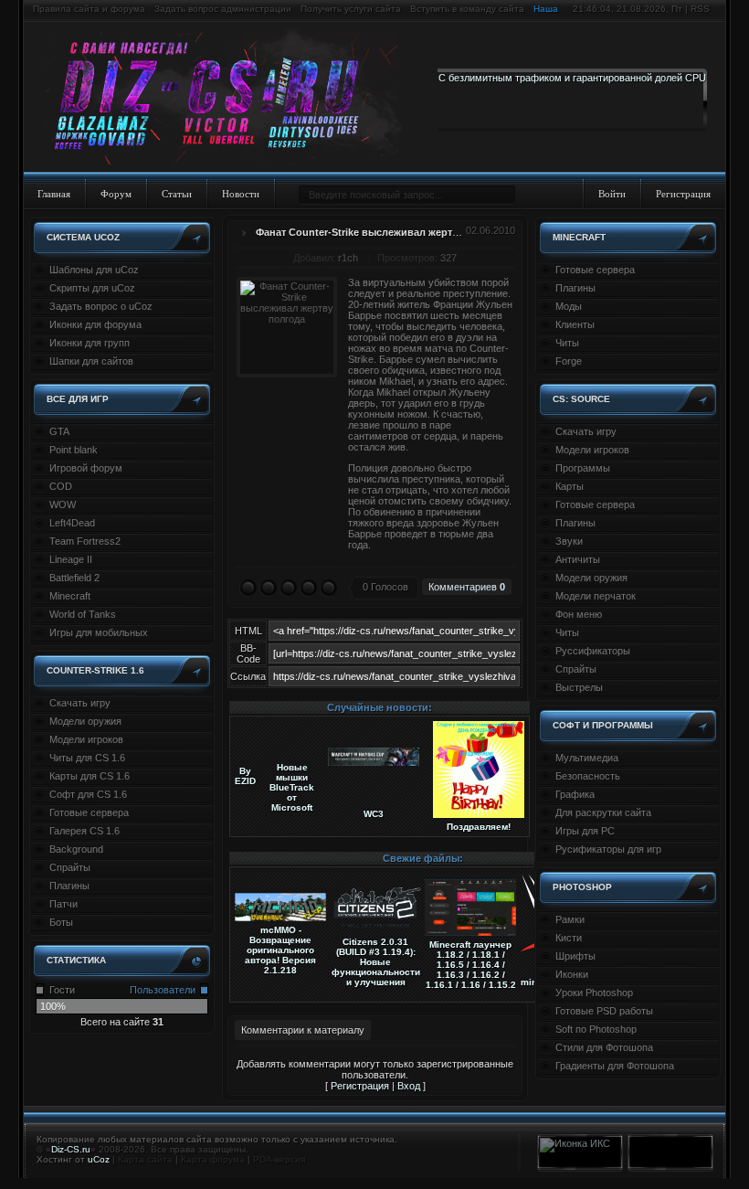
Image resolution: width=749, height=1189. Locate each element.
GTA (59, 431)
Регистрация (683, 193)
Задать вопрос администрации (222, 9)
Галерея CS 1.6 (84, 830)
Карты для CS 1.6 (89, 775)
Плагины (69, 885)
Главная (53, 193)
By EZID (245, 776)
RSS (700, 9)
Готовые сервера (89, 812)
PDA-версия (279, 1159)
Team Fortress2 (85, 541)
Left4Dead (72, 522)
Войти (612, 193)
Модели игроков (86, 739)
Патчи (63, 903)
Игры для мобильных (98, 632)
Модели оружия (85, 721)
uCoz (99, 1159)
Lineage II (70, 559)
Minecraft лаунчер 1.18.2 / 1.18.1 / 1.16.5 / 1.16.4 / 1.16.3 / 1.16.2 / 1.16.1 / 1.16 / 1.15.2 (471, 965)
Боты (61, 922)
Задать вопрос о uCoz (101, 306)
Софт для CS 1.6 (88, 794)
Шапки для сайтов (91, 361)
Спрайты (69, 867)
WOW (62, 504)
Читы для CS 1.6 (87, 757)
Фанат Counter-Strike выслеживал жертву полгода (382, 232)
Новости (240, 193)
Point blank (73, 449)
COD (60, 486)
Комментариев (466, 586)
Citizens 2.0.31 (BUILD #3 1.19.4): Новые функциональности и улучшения (376, 962)
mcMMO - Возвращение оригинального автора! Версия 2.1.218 (280, 950)
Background (76, 849)
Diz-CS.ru (70, 1149)
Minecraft (69, 595)
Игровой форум (85, 467)
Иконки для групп (89, 342)
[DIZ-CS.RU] (231, 99)
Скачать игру (80, 702)
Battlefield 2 (74, 577)
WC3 (374, 814)
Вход (408, 1085)
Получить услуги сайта (351, 9)
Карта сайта (145, 1159)
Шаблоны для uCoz (94, 269)
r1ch (348, 257)
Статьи (177, 193)
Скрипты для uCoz (92, 287)
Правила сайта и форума (89, 9)
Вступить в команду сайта (467, 9)
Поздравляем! (479, 827)
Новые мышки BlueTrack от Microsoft (291, 787)
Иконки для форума (95, 324)
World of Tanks (82, 614)
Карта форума (213, 1159)
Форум (116, 193)
